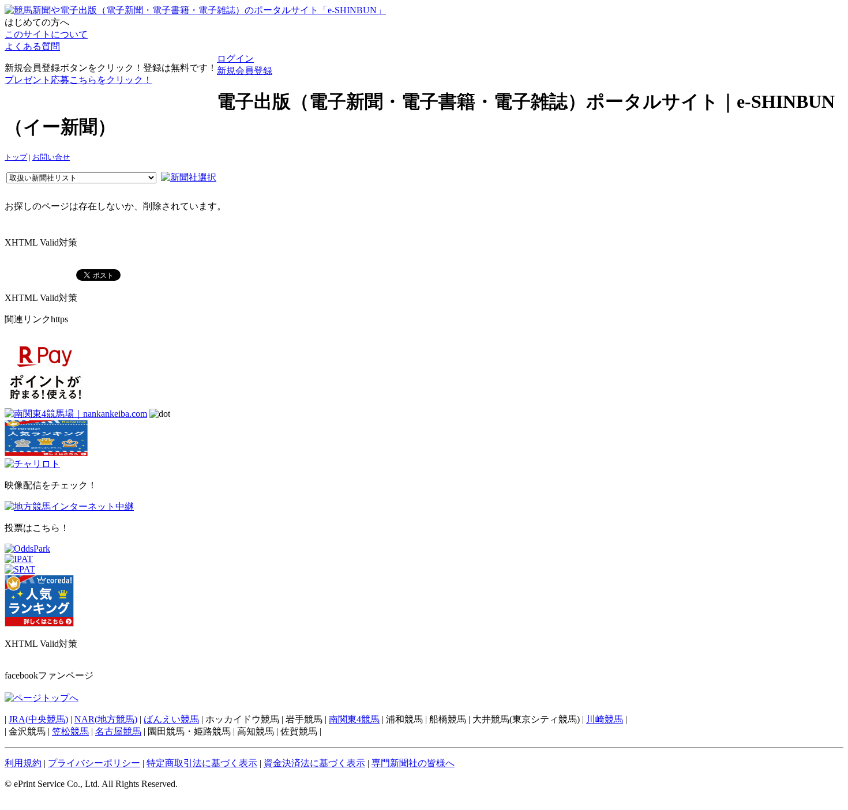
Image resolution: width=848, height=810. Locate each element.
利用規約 (23, 763)
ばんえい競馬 (171, 719)
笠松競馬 (70, 731)
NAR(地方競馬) (105, 719)
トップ (16, 157)
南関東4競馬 (354, 719)
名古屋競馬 (118, 731)
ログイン (235, 58)
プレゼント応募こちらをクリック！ (78, 80)
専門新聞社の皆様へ (413, 763)
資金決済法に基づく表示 (314, 763)
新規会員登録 (244, 71)
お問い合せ (51, 157)
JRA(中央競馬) (38, 719)
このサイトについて (46, 34)
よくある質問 (32, 46)
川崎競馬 (604, 719)
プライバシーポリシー (94, 763)
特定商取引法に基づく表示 (202, 763)
